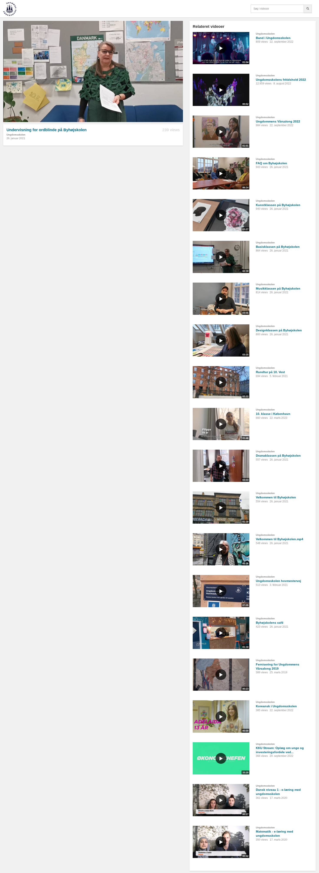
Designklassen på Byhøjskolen (279, 330)
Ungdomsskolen (16, 134)
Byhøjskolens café (269, 622)
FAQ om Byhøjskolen (271, 163)
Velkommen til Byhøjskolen (276, 497)
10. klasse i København (273, 414)
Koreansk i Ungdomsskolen (276, 706)
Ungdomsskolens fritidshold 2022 (281, 79)
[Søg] (308, 9)
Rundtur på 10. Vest (270, 372)
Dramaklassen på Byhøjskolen (278, 455)
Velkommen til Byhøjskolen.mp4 (279, 539)
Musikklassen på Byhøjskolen (278, 288)
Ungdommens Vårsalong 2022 (278, 121)
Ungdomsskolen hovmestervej (278, 581)
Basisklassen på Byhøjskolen (278, 246)
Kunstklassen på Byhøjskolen (278, 205)
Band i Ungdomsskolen (273, 38)
